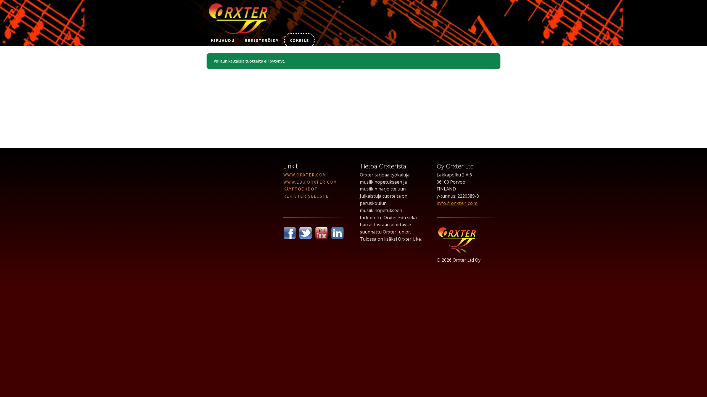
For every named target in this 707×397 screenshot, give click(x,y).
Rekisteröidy (261, 40)
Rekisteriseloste (306, 196)
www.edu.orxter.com (310, 182)
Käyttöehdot (300, 189)
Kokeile (299, 40)
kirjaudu (223, 40)
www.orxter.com (304, 175)
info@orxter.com (457, 203)
